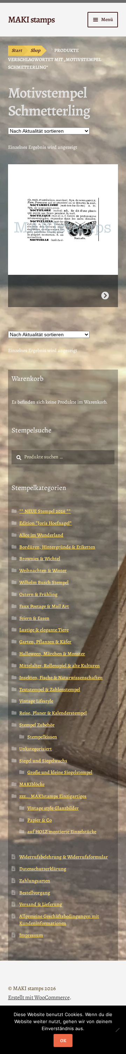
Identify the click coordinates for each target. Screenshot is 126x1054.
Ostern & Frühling (38, 594)
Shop (35, 50)
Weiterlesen (105, 295)
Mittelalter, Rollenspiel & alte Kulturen (59, 665)
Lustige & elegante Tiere (44, 630)
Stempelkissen (42, 737)
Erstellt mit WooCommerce (39, 997)
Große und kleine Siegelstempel (59, 772)
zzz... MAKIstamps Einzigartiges (52, 796)
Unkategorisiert (35, 748)
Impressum (31, 935)
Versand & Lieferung (40, 904)
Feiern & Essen (34, 618)
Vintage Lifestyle (36, 701)
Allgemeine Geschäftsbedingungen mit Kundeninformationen (59, 920)
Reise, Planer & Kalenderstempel (53, 713)
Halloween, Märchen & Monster (52, 653)
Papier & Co (39, 820)
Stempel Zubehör (37, 725)
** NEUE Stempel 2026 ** (45, 511)
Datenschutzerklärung (42, 869)
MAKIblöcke (31, 784)
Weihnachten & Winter (42, 570)
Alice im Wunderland (41, 535)
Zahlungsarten (34, 880)
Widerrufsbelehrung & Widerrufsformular (63, 857)
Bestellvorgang (34, 892)
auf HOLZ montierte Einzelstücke (61, 831)
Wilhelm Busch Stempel (44, 582)
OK (63, 1040)
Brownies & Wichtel (39, 558)
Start (17, 50)
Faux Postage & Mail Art (44, 606)
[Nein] (117, 1029)
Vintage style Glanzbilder (53, 808)
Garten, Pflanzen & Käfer (45, 641)
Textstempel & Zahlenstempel (49, 689)
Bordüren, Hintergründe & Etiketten (57, 547)
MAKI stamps (31, 19)
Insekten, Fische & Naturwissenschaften (61, 677)
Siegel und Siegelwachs (43, 760)
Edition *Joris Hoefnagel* (45, 523)
